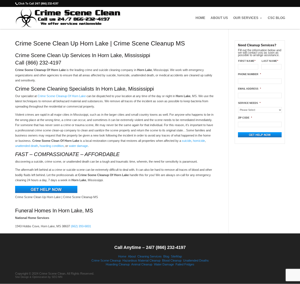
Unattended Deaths (196, 260)
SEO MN (57, 276)
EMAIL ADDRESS (249, 88)
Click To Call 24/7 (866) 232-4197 (38, 3)
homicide (199, 140)
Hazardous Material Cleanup (141, 260)
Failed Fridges (185, 264)
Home (200, 18)
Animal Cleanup (141, 264)
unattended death (26, 146)
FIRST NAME (247, 61)
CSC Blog (276, 18)
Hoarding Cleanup (118, 264)
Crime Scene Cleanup (106, 260)
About (132, 256)
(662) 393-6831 (81, 226)
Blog (166, 256)
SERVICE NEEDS (249, 103)
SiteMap (176, 256)
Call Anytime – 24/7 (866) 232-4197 (150, 247)
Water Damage (164, 264)
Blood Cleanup (171, 260)
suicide (186, 140)
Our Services (245, 18)
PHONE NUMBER (249, 74)
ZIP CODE (245, 117)
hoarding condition (52, 146)
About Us (219, 18)
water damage (78, 146)
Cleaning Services (149, 256)
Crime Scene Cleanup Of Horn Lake (62, 96)
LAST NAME (270, 61)
